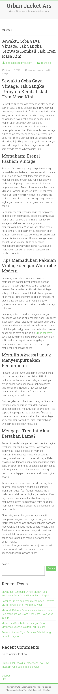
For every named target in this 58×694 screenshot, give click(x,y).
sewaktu (47, 70)
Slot (4, 679)
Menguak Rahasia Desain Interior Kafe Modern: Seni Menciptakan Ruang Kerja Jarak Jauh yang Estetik (27, 614)
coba (30, 70)
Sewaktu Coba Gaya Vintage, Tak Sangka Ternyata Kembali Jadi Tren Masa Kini (29, 48)
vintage (5, 73)
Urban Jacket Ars (29, 5)
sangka (40, 70)
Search (5, 564)
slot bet (6, 675)
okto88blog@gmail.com (18, 62)
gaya (35, 70)
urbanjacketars (44, 332)
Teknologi (46, 62)
